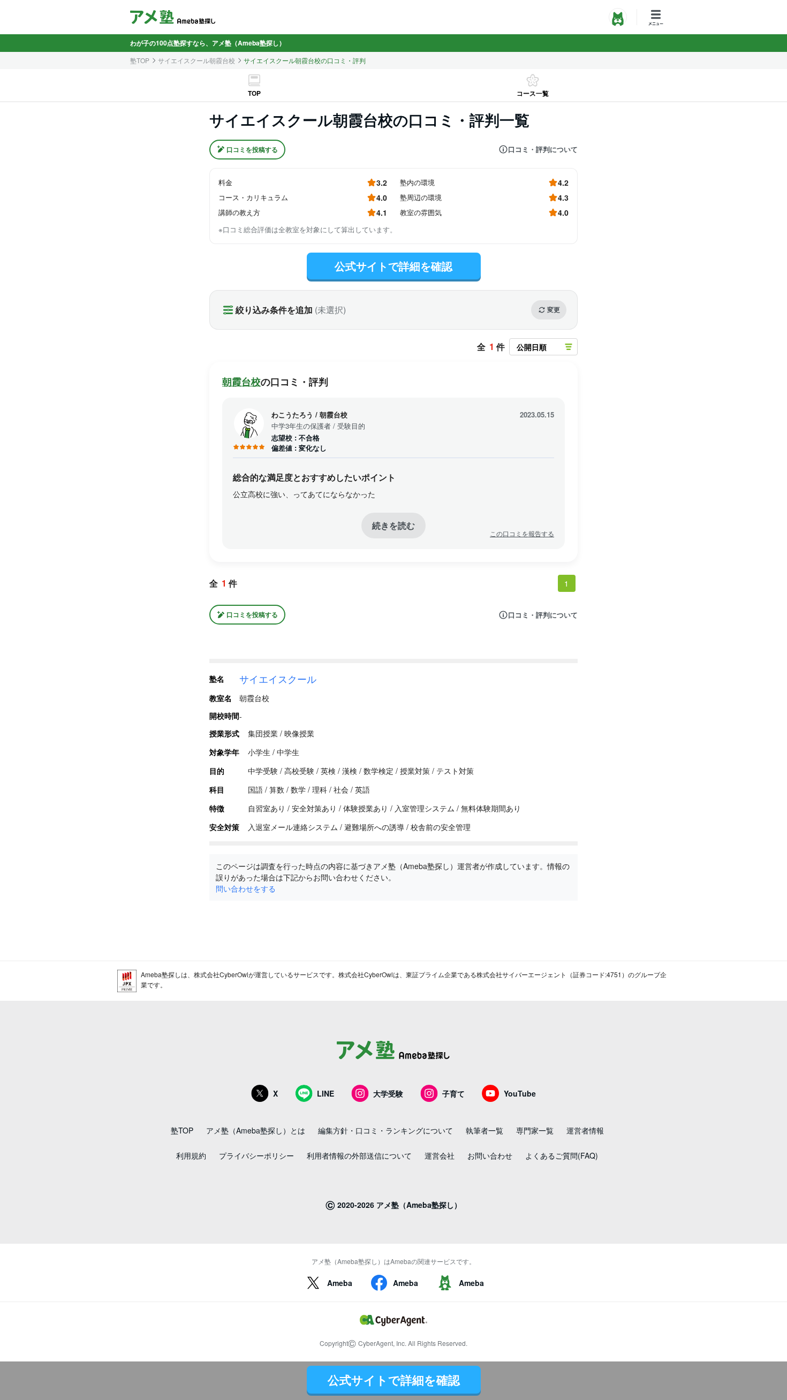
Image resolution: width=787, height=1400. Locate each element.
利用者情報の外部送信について (359, 1155)
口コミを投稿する (252, 149)
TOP (254, 93)
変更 (553, 309)
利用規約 (191, 1155)
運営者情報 (585, 1130)
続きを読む (393, 525)
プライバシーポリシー (256, 1155)
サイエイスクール (277, 679)
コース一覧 (533, 93)
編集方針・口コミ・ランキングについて (385, 1130)
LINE (325, 1093)
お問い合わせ (489, 1155)
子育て (453, 1093)
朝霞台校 (241, 382)
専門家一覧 (535, 1130)
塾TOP (139, 60)
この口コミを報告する (522, 533)
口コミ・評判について (543, 149)
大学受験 (388, 1093)
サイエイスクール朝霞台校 (196, 60)
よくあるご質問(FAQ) (561, 1155)
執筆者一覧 (484, 1130)
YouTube (520, 1093)
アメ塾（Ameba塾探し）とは (255, 1130)
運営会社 (440, 1155)
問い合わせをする (246, 888)
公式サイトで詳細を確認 (393, 265)
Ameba (339, 1282)
